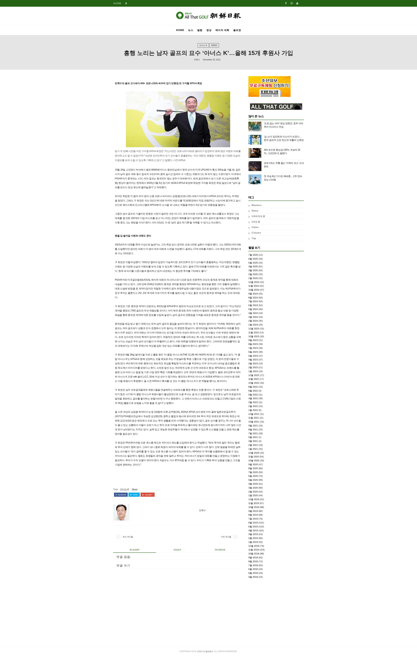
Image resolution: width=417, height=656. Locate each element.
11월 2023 (253, 332)
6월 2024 (253, 305)
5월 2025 (253, 262)
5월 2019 (253, 526)
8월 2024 (253, 297)
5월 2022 (253, 394)
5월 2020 (253, 480)
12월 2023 (253, 328)
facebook (121, 495)
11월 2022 (253, 379)
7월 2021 (253, 433)
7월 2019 (253, 518)
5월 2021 (253, 437)
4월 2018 (253, 577)
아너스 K (203, 45)
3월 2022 (253, 402)
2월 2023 (253, 367)
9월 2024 (253, 293)
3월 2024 (253, 317)
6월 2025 (253, 258)
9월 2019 (253, 511)
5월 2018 (253, 573)
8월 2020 (253, 468)
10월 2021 (253, 421)
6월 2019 (253, 522)
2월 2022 (253, 406)
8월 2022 (253, 386)
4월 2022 (253, 398)
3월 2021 (253, 441)
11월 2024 (253, 286)
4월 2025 (253, 266)
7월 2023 (253, 348)
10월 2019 (253, 507)
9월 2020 (253, 464)
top (254, 238)
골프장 (237, 30)
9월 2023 (253, 340)
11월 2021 (253, 417)
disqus (177, 550)
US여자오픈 (258, 216)
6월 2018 (253, 569)
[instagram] (291, 3)
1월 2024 (253, 324)
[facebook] (285, 3)
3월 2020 (253, 487)
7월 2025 (253, 255)
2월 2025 (253, 274)
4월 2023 (253, 359)
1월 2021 (253, 449)
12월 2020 (253, 453)
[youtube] (297, 3)
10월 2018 (253, 553)
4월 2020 (253, 484)
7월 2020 (253, 472)
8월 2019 (253, 514)
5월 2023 (253, 355)
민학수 (197, 60)
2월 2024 (253, 320)
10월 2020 (253, 460)
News (214, 45)
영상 (209, 30)
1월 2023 (253, 371)
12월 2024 (253, 282)
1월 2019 (253, 542)
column (256, 232)
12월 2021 (253, 414)
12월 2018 (253, 546)
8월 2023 (253, 344)
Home (180, 30)
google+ (149, 495)
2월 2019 (253, 538)
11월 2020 (253, 456)
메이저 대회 (222, 30)
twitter (135, 495)
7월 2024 (253, 301)
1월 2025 (253, 278)
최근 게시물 (128, 537)
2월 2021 (253, 445)
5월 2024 (253, 309)
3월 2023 (253, 363)
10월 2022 (253, 383)
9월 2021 (253, 425)
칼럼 (199, 30)
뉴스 (190, 30)
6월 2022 (253, 390)
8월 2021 (253, 429)
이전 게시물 (226, 537)
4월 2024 (253, 313)
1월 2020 (253, 495)
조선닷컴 (117, 3)
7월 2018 (253, 565)
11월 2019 (253, 503)
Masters (257, 205)
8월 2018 (253, 561)
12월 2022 (253, 375)
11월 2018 (253, 549)
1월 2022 (253, 410)
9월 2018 (253, 557)
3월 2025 (253, 270)
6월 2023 (253, 352)
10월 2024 (253, 289)
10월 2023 (253, 336)
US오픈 (256, 221)
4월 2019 (253, 530)
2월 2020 (253, 491)
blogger (134, 550)
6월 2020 (253, 476)
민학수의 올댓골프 (205, 651)
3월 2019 (253, 534)
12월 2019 (253, 499)
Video (255, 227)
